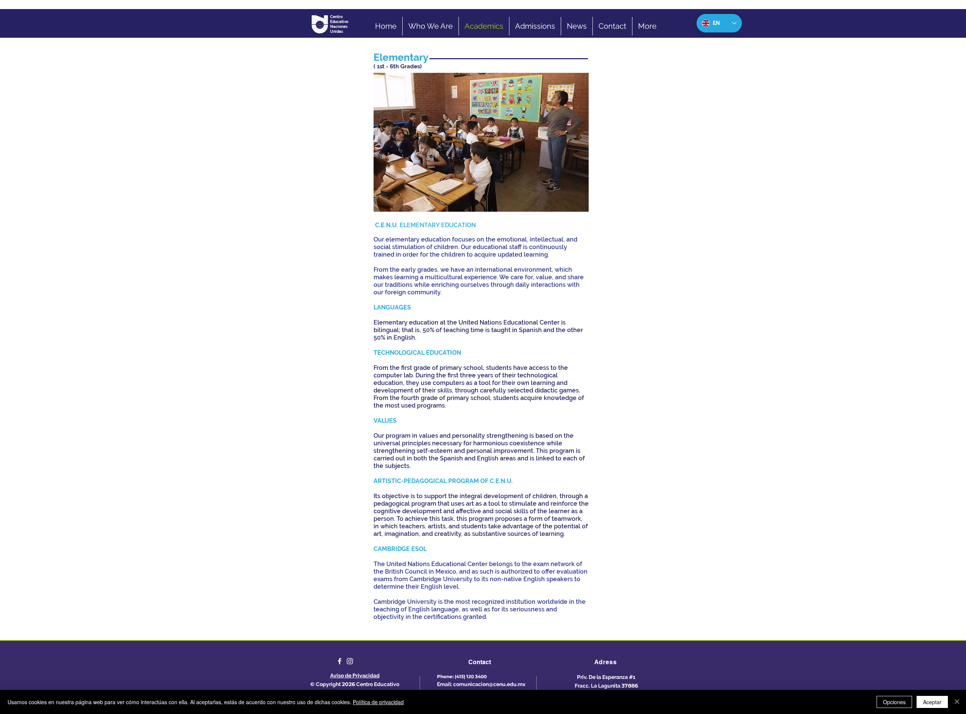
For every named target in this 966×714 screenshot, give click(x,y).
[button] (398, 142)
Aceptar (932, 702)
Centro (336, 17)
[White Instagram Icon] (350, 661)
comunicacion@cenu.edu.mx (489, 684)
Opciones (894, 702)
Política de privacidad (378, 702)
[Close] (956, 702)
